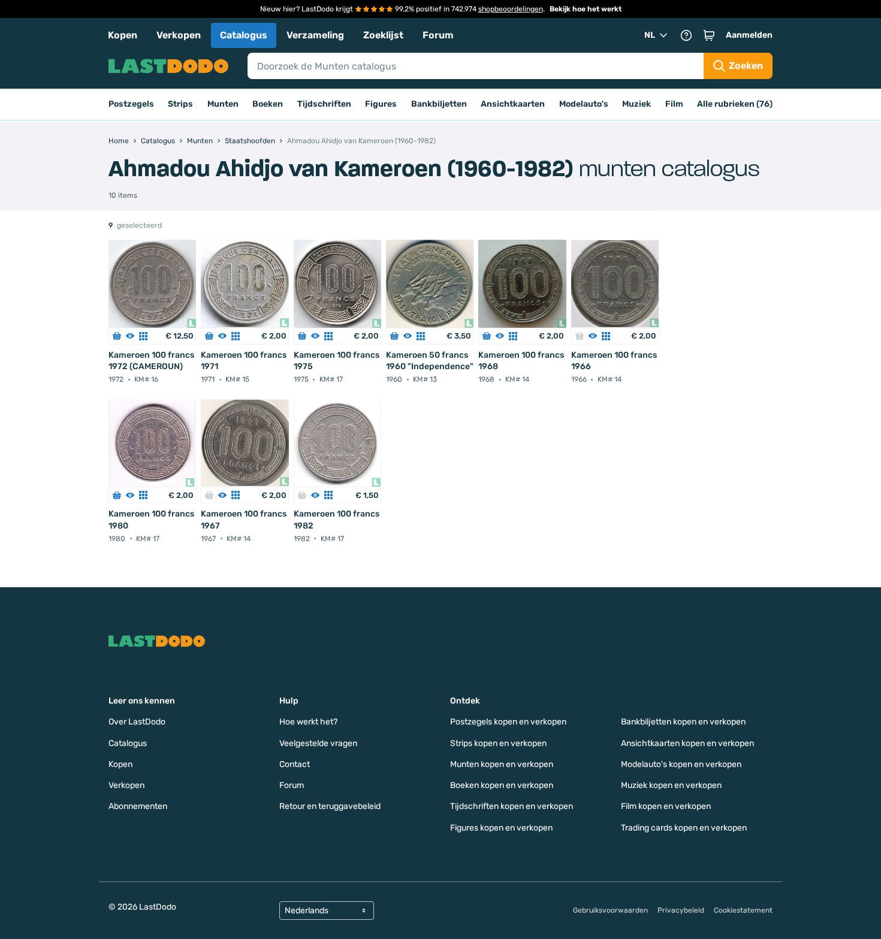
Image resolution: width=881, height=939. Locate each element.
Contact (294, 764)
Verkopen (178, 35)
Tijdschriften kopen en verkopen (511, 806)
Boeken (267, 104)
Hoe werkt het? (308, 722)
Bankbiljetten (439, 104)
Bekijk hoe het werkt (585, 9)
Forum (438, 35)
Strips (180, 104)
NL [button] (649, 35)
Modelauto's (583, 104)
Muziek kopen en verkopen (671, 785)
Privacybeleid (680, 910)
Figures (381, 104)
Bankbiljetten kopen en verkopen (683, 722)
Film (674, 104)
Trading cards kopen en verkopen (684, 828)
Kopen (122, 35)
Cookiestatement (743, 910)
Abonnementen (137, 806)
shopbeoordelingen (510, 9)
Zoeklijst (383, 35)
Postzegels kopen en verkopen (508, 722)
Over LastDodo (136, 722)
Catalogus (243, 35)
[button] (709, 35)
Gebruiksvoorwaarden (610, 910)
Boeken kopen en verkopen (501, 785)
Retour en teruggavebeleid (330, 806)
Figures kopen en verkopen (501, 828)
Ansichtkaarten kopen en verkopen (687, 743)
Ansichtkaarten (513, 104)
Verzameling (315, 35)
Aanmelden (749, 35)
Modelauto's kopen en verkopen (681, 764)
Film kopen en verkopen (666, 806)
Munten (223, 104)
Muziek (636, 104)
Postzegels (131, 104)
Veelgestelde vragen (318, 743)
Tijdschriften (324, 104)
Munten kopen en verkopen (501, 764)
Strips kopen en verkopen (498, 743)
